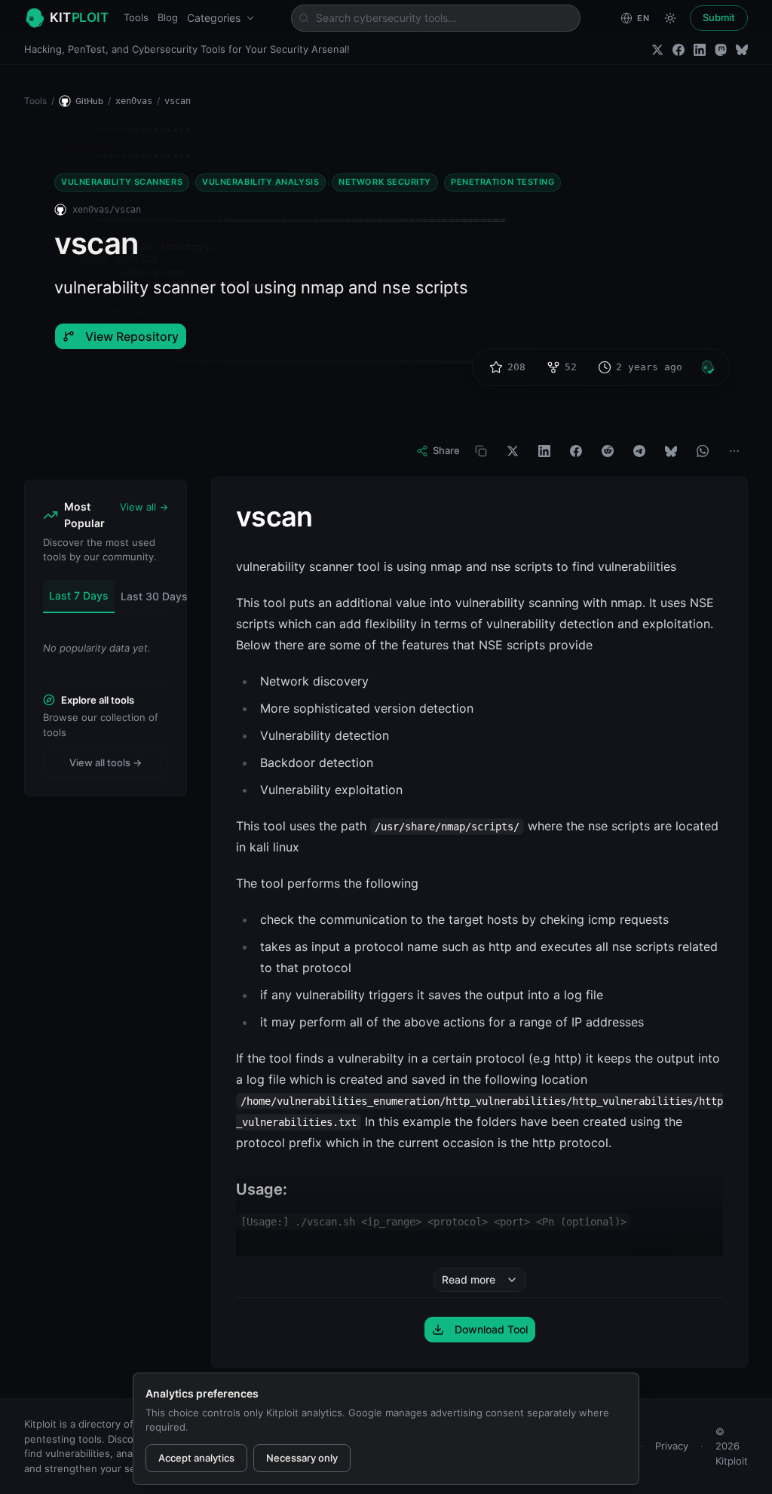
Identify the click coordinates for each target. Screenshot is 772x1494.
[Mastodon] (721, 50)
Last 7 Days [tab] (79, 595)
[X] (512, 451)
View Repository (132, 336)
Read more (468, 1279)
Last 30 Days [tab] (154, 596)
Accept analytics (196, 1458)
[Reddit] (607, 451)
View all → (144, 507)
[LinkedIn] (700, 50)
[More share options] (734, 451)
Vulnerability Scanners (121, 181)
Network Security (385, 181)
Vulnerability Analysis (260, 181)
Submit (719, 17)
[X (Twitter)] (657, 50)
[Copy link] (481, 451)
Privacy (671, 1446)
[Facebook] (678, 50)
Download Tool (491, 1329)
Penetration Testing (502, 181)
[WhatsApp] (702, 451)
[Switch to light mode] (670, 18)
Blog (168, 17)
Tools (136, 17)
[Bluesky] (742, 50)
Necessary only (302, 1458)
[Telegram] (639, 451)
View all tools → (105, 762)
